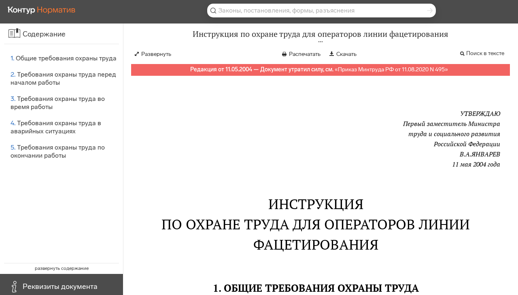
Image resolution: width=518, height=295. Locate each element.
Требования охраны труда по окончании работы (58, 151)
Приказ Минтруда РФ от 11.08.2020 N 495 (391, 69)
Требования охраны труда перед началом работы (63, 78)
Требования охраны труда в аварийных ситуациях (56, 127)
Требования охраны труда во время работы (58, 103)
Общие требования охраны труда (64, 58)
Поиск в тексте (485, 53)
